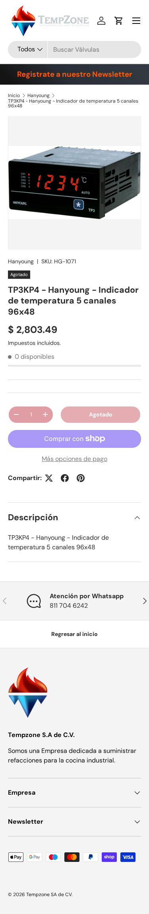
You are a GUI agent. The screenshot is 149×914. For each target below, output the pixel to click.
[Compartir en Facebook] (65, 478)
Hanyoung (38, 95)
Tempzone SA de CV (49, 894)
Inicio (14, 95)
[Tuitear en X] (49, 478)
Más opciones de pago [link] (74, 459)
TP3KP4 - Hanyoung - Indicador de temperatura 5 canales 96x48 (73, 103)
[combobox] (74, 49)
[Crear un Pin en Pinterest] (81, 478)
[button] (119, 20)
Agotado (100, 414)
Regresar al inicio (74, 634)
